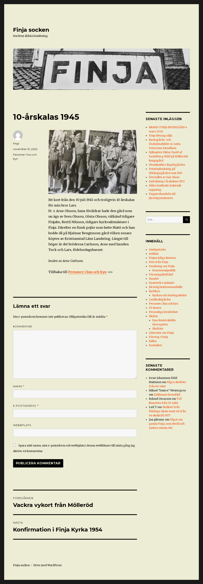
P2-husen (155, 308)
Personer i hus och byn (87, 272)
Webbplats (22, 425)
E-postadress (26, 405)
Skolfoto (157, 328)
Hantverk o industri (161, 283)
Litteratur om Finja (161, 333)
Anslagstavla (157, 249)
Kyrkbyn (154, 291)
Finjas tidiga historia (162, 258)
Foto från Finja (158, 262)
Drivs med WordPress (47, 565)
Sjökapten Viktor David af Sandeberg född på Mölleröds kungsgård (168, 156)
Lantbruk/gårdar (160, 299)
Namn (19, 386)
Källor (153, 341)
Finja (16, 143)
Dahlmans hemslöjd (167, 394)
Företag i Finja (158, 337)
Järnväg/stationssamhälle (166, 287)
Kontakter (155, 345)
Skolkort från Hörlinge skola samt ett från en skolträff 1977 (167, 411)
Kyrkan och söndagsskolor (169, 295)
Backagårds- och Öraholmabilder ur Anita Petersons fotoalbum (165, 144)
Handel (154, 278)
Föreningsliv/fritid (161, 274)
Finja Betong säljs (160, 135)
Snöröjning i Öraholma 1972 (167, 181)
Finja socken (31, 29)
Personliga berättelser (163, 312)
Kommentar (22, 326)
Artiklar (154, 253)
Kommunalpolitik (163, 270)
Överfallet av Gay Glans (164, 177)
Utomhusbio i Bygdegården (167, 164)
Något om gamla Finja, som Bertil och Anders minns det (167, 424)
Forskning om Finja (162, 266)
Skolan (153, 316)
